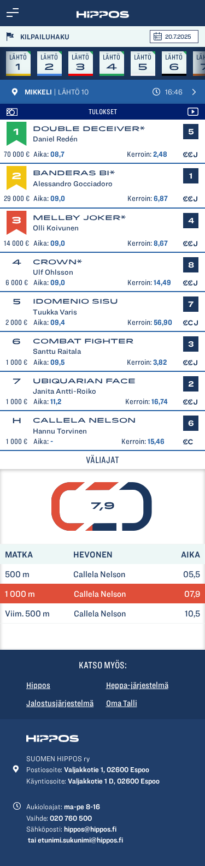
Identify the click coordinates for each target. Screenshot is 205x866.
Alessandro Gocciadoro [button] (73, 183)
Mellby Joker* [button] (79, 217)
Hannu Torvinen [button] (60, 430)
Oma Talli (121, 703)
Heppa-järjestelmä (137, 685)
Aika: (41, 154)
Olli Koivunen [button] (56, 227)
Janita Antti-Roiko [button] (64, 391)
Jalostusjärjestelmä (59, 703)
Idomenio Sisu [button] (75, 301)
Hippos (38, 685)
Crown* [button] (58, 262)
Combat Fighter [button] (83, 341)
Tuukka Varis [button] (55, 311)
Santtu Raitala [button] (57, 351)
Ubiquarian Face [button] (84, 381)
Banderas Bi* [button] (74, 173)
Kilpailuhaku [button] (44, 36)
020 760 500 (71, 818)
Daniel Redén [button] (55, 138)
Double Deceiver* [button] (89, 128)
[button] (12, 13)
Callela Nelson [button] (84, 420)
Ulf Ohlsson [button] (53, 272)
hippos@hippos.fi (90, 829)
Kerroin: (139, 154)
